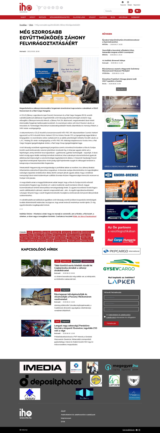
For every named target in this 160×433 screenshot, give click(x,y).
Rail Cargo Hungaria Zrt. (29, 238)
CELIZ (50, 240)
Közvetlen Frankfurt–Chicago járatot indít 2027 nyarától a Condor (119, 80)
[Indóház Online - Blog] (48, 7)
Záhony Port (39, 235)
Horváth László (74, 240)
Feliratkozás (111, 323)
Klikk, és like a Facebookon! (84, 216)
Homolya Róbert (26, 235)
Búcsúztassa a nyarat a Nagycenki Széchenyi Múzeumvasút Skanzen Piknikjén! (120, 70)
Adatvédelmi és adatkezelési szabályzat (78, 414)
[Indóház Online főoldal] (61, 7)
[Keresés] (130, 11)
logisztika (46, 232)
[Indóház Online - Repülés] (39, 7)
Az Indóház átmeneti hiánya (113, 60)
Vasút (23, 17)
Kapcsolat (123, 5)
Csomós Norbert (60, 240)
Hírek (31, 25)
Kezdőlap (23, 25)
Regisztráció (137, 5)
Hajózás (103, 17)
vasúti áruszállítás (46, 238)
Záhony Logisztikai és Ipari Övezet (33, 240)
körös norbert (60, 238)
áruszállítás (76, 232)
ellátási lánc (56, 232)
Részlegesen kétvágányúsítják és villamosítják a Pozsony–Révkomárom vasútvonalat (72, 297)
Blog (113, 17)
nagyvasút (37, 232)
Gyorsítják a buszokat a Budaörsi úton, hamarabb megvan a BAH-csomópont (118, 51)
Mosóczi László (73, 235)
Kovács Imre (85, 235)
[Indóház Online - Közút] (44, 7)
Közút (32, 17)
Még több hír (121, 89)
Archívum (123, 17)
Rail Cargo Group (59, 235)
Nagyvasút (76, 261)
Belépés (130, 5)
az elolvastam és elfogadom (121, 316)
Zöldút (92, 17)
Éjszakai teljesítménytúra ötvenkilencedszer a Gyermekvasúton (120, 41)
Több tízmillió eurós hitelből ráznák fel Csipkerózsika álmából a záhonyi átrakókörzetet (73, 268)
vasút (29, 232)
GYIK (63, 421)
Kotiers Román (87, 240)
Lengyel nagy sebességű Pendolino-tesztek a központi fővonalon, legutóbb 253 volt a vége (75, 328)
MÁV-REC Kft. (87, 238)
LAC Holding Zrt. (73, 238)
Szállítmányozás (88, 261)
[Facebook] (122, 2)
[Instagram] (127, 2)
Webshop (135, 17)
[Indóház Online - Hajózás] (57, 7)
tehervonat (66, 232)
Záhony (48, 235)
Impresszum (66, 418)
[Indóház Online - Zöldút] (52, 7)
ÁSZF (63, 411)
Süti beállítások (129, 430)
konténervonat (88, 232)
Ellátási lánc (79, 17)
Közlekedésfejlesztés (59, 17)
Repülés (42, 17)
